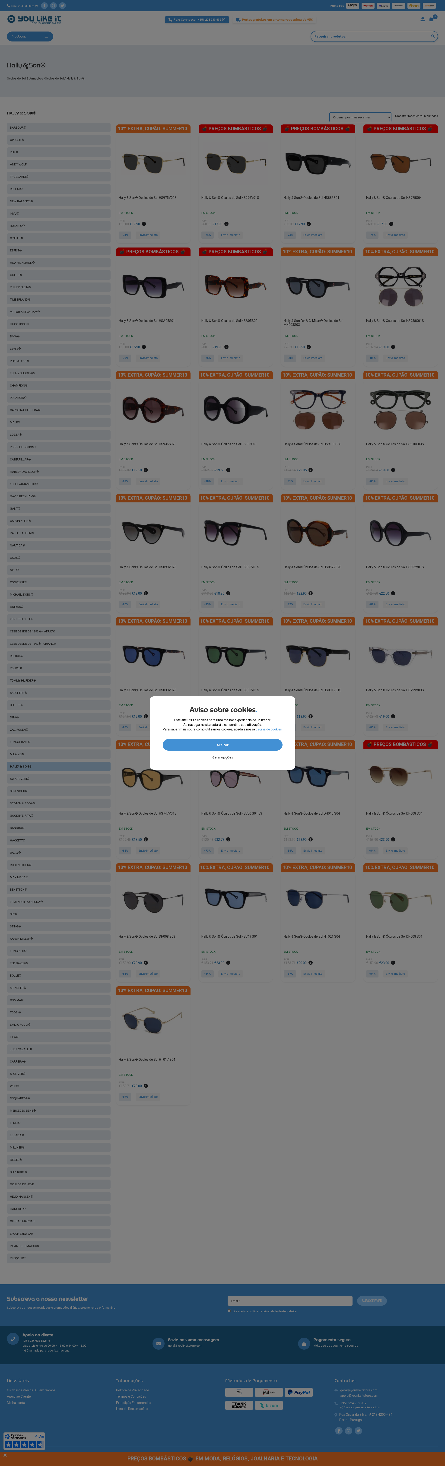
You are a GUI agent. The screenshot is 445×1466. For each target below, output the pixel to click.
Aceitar (223, 745)
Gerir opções (222, 757)
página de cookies (269, 729)
